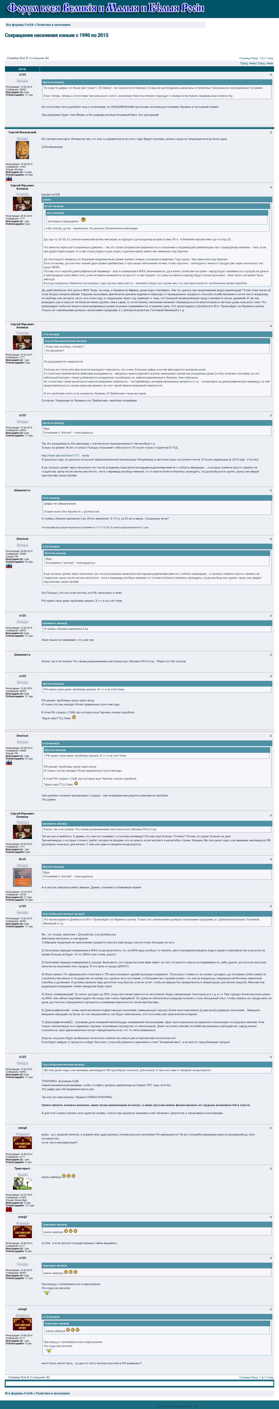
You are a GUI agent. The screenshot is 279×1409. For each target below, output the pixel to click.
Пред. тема (248, 63)
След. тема (265, 63)
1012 (27, 1205)
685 (27, 174)
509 (27, 562)
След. (270, 58)
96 (26, 1162)
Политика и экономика (53, 25)
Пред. (254, 58)
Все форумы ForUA (20, 25)
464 (27, 900)
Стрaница (245, 58)
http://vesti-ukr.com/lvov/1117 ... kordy (65, 455)
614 (26, 172)
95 (25, 1203)
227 (26, 897)
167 (27, 95)
